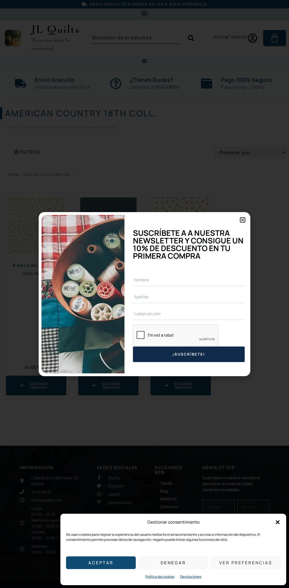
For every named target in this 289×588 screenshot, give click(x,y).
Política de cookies (159, 576)
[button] (278, 522)
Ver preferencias (245, 563)
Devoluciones (190, 576)
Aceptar (100, 563)
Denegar (173, 563)
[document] (144, 294)
